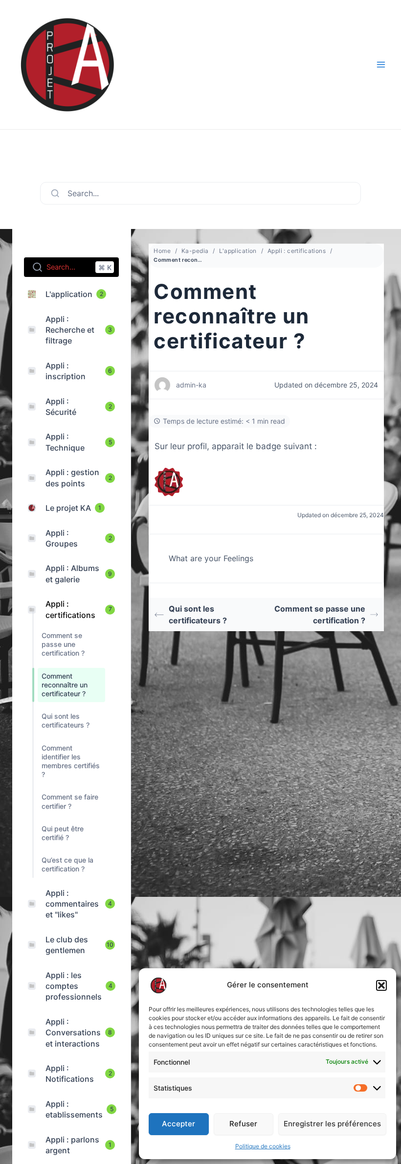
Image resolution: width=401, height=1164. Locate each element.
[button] (381, 985)
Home (162, 250)
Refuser (243, 1123)
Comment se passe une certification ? (319, 614)
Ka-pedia (194, 250)
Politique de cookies (262, 1146)
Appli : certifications (296, 250)
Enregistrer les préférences (332, 1123)
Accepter (178, 1123)
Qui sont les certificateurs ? (198, 614)
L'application (237, 250)
